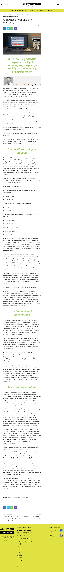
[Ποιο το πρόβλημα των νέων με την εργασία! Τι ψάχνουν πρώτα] (61, 530)
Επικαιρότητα (11, 14)
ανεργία (9, 497)
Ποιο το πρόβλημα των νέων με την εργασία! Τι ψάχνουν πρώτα (54, 531)
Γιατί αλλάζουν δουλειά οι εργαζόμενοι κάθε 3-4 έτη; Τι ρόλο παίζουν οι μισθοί (11, 518)
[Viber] (15, 28)
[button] (61, 4)
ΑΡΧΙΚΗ (5, 14)
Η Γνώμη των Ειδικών (14, 16)
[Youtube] (58, 4)
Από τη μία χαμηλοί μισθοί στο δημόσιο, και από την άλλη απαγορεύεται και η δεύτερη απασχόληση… (54, 536)
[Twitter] (55, 4)
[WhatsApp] (11, 28)
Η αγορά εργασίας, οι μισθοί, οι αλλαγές (32, 517)
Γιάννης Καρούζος (16, 497)
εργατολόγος (25, 497)
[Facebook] (52, 4)
